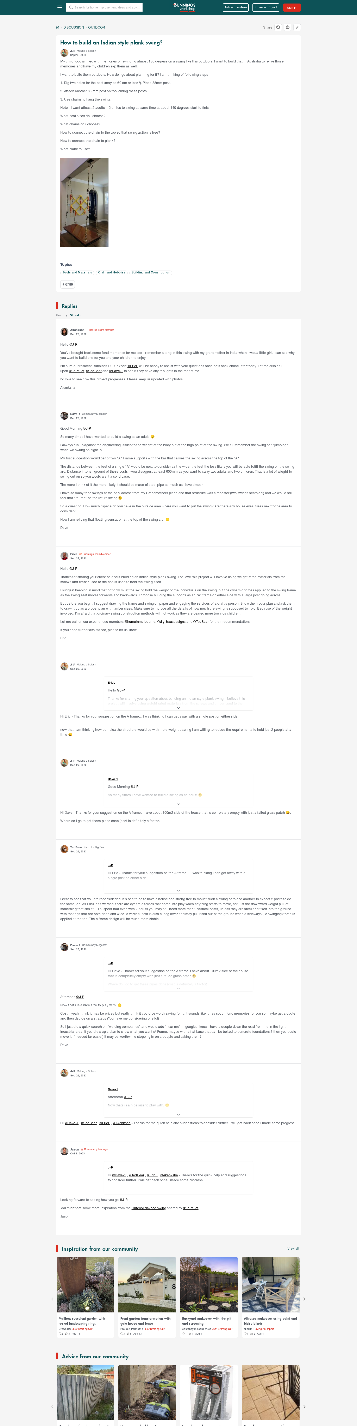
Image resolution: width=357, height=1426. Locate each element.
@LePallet (76, 371)
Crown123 (65, 1329)
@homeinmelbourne (140, 621)
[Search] (71, 7)
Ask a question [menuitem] (236, 7)
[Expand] (178, 708)
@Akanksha (122, 1123)
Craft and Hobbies (111, 272)
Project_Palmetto (131, 1329)
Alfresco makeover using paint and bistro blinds (270, 1321)
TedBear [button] (76, 847)
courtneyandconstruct (196, 1329)
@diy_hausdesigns (171, 621)
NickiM (248, 1329)
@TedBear (94, 371)
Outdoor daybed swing (149, 1208)
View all (293, 1248)
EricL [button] (74, 554)
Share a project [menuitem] (266, 7)
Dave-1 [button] (75, 414)
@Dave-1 (116, 371)
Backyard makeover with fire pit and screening (206, 1321)
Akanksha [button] (77, 330)
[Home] (57, 27)
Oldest (75, 315)
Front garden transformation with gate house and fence (145, 1321)
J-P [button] (72, 51)
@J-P (73, 344)
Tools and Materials (77, 272)
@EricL (132, 366)
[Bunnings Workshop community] (184, 7)
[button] (64, 53)
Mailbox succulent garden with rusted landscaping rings (82, 1321)
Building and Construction (151, 272)
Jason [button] (74, 1149)
